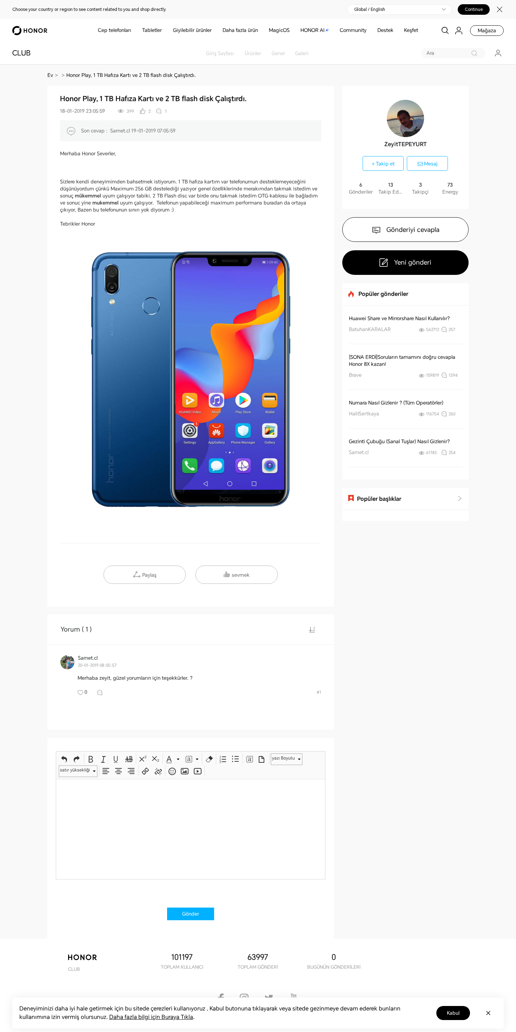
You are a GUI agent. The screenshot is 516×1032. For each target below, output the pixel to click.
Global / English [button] (369, 9)
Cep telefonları (114, 30)
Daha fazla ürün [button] (240, 30)
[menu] (459, 30)
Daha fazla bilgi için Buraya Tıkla (151, 1017)
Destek (385, 30)
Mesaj (430, 164)
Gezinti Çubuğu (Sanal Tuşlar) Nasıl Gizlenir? (399, 441)
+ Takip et (383, 164)
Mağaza (487, 30)
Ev (50, 75)
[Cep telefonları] (134, 30)
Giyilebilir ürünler (192, 30)
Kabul (453, 1013)
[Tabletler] (164, 30)
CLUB (21, 53)
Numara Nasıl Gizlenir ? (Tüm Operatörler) (396, 403)
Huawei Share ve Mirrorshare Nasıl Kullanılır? (399, 318)
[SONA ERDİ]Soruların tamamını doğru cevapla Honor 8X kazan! (402, 360)
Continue (474, 9)
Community (353, 30)
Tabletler (152, 30)
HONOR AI (312, 30)
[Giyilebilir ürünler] (214, 30)
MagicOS (279, 30)
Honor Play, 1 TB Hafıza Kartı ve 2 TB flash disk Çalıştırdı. (131, 75)
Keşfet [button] (411, 30)
